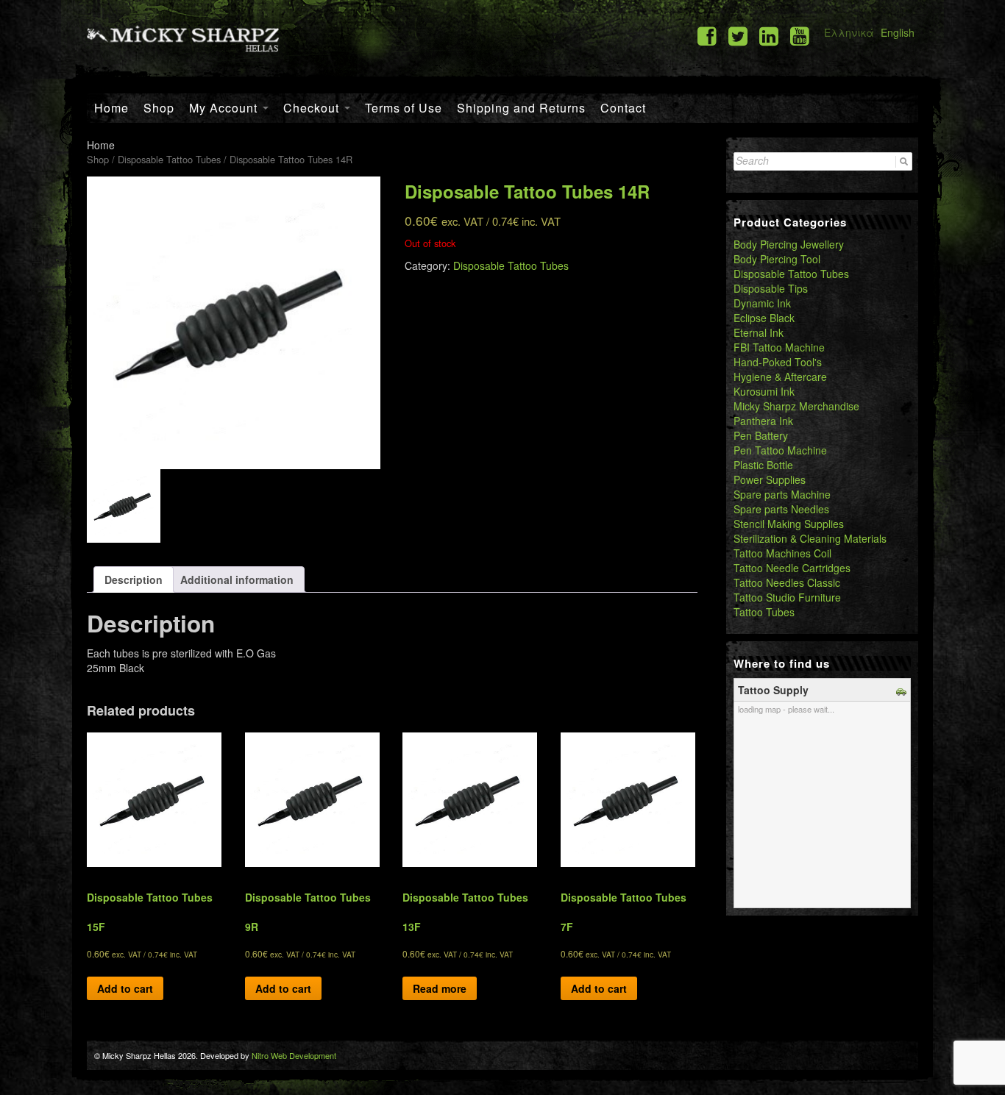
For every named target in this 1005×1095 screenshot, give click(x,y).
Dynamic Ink (762, 303)
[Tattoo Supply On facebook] (707, 35)
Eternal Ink (759, 332)
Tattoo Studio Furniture (787, 597)
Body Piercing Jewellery (789, 244)
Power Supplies (770, 479)
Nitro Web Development (294, 1055)
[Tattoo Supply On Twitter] (737, 35)
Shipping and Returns (521, 107)
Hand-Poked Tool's (778, 361)
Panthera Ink (763, 420)
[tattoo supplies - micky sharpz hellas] (183, 37)
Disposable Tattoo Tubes (169, 159)
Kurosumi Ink (764, 391)
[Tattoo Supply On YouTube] (799, 35)
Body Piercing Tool (777, 259)
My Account (225, 107)
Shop (158, 107)
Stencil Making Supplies (789, 523)
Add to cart (125, 988)
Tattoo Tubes (764, 611)
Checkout (313, 107)
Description (133, 579)
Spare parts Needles (781, 509)
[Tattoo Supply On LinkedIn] (768, 35)
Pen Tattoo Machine (780, 450)
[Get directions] (903, 689)
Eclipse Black (764, 317)
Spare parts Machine (782, 494)
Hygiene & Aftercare (780, 376)
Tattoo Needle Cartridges (792, 567)
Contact (623, 107)
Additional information (237, 579)
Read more (439, 988)
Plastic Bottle (763, 464)
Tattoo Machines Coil (782, 553)
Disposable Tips (771, 288)
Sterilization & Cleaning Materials (810, 538)
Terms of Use (403, 107)
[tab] (133, 579)
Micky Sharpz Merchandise (796, 406)
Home (111, 107)
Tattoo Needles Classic (787, 582)
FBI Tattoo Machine (779, 347)
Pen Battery (761, 435)
